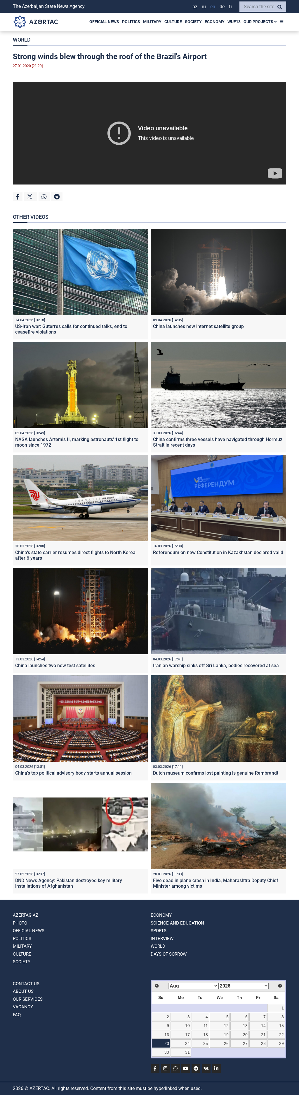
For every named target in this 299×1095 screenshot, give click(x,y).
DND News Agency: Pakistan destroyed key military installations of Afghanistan (68, 883)
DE (222, 6)
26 (226, 1043)
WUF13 (234, 21)
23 (166, 1043)
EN (212, 6)
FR (230, 6)
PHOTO (20, 923)
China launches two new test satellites (55, 665)
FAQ (17, 1014)
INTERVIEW (162, 938)
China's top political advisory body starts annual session (73, 773)
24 (187, 1043)
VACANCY (23, 1006)
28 (263, 1043)
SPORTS (158, 930)
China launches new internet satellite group (198, 326)
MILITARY (152, 21)
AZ (194, 6)
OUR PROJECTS (259, 21)
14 (263, 1025)
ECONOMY (215, 21)
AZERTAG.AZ (25, 915)
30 (166, 1052)
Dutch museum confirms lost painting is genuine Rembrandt (215, 773)
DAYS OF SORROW (169, 954)
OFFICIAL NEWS (104, 21)
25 (205, 1043)
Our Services (28, 999)
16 (166, 1034)
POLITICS (131, 21)
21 (263, 1034)
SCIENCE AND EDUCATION (177, 923)
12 (226, 1025)
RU (204, 6)
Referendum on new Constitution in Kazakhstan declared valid (218, 552)
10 (187, 1025)
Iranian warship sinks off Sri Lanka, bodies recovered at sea (216, 665)
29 (281, 1043)
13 (245, 1025)
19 (226, 1034)
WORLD (22, 40)
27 (245, 1043)
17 (187, 1034)
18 (205, 1034)
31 (187, 1052)
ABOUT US (23, 991)
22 (281, 1034)
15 (281, 1025)
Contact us (26, 983)
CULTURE (173, 21)
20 (245, 1034)
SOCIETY (193, 21)
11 (206, 1025)
